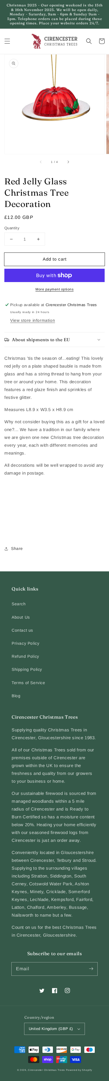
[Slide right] (68, 162)
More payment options (54, 289)
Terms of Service (28, 682)
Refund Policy (25, 656)
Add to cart (55, 259)
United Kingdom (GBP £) (51, 1029)
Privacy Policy (25, 643)
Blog (16, 695)
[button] (7, 41)
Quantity (11, 228)
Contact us (22, 630)
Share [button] (17, 548)
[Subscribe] (91, 968)
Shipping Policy (27, 669)
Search (19, 604)
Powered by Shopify (79, 1070)
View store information (32, 320)
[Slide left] (41, 162)
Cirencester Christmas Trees (46, 1070)
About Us (21, 617)
